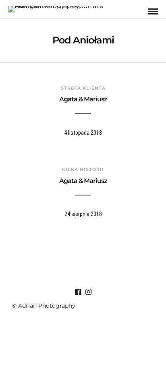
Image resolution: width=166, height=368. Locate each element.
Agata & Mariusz (83, 99)
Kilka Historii (83, 169)
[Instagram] (88, 292)
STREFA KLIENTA (83, 88)
